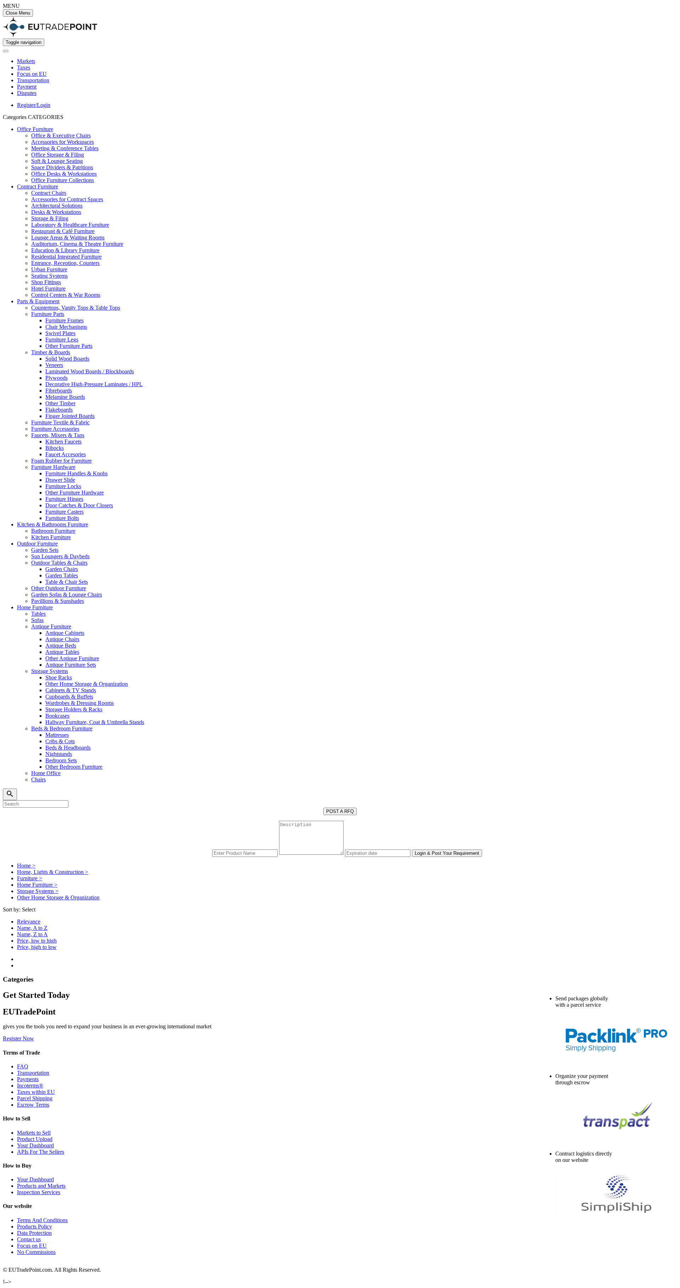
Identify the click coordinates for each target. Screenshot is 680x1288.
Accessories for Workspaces (62, 142)
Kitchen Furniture (51, 537)
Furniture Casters (64, 512)
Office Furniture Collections (62, 180)
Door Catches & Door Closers (79, 505)
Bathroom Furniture (53, 531)
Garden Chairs (61, 569)
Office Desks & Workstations (64, 174)
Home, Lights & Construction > (52, 872)
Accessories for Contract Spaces (67, 199)
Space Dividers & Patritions (62, 167)
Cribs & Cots (60, 741)
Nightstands (58, 754)
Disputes (26, 93)
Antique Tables (62, 652)
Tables (38, 614)
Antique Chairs (62, 639)
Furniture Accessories (55, 429)
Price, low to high (37, 941)
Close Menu (18, 13)
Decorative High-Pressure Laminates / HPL (94, 384)
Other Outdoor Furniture (58, 588)
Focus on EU (32, 74)
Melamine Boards (65, 397)
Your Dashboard (35, 1145)
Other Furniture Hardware (74, 493)
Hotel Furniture (48, 289)
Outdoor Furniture (37, 544)
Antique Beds (60, 646)
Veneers (54, 365)
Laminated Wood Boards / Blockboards (89, 371)
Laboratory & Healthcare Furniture (70, 225)
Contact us (29, 1239)
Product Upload (34, 1139)
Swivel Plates (60, 333)
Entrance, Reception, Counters (65, 263)
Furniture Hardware (53, 467)
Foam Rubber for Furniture (61, 461)
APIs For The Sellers (40, 1152)
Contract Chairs (48, 193)
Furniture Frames (64, 320)
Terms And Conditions (42, 1220)
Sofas (37, 620)
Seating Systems (49, 276)
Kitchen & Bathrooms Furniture (52, 524)
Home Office (46, 773)
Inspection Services (38, 1192)
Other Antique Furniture (72, 658)
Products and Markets (41, 1186)
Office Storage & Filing (57, 155)
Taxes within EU (36, 1092)
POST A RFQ (340, 811)
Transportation (33, 80)
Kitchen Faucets (63, 442)
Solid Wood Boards (67, 359)
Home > (26, 866)
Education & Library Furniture (65, 250)
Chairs (38, 779)
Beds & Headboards (68, 748)
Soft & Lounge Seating (57, 161)
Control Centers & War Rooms (65, 295)
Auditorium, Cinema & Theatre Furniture (77, 244)
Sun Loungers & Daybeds (60, 556)
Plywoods (56, 378)
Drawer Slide (60, 480)
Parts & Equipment (38, 301)
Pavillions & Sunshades (57, 601)
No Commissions (36, 1252)
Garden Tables (61, 575)
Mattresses (57, 735)
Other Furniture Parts (68, 346)
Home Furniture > (37, 885)
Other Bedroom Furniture (73, 767)
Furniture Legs (61, 340)
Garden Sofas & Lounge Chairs (66, 595)
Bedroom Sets (61, 760)
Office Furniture (35, 129)
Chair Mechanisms (66, 327)
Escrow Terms (33, 1105)
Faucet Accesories (65, 454)
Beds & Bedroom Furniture (61, 728)
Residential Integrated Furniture (66, 257)
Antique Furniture (51, 626)
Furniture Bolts (62, 518)
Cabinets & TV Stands (70, 690)
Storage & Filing (49, 218)
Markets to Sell (34, 1133)
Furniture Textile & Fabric (60, 422)
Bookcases (57, 716)
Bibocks (54, 448)
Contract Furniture (37, 186)
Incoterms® (30, 1086)
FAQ (22, 1066)
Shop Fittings (46, 282)
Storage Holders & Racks (73, 709)
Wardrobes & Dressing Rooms (79, 703)
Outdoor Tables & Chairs (59, 563)
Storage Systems (49, 671)
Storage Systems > (37, 891)
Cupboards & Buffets (69, 697)
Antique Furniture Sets (70, 665)
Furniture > (29, 878)
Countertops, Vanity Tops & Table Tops (75, 308)
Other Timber (60, 403)
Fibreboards (58, 391)
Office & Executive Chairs (61, 135)
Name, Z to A (32, 934)
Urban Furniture (49, 269)
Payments (28, 1079)
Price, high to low (37, 947)
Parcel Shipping (34, 1098)
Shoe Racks (58, 677)
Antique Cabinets (64, 633)
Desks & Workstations (56, 212)
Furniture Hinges (64, 499)
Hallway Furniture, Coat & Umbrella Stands (94, 722)
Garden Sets (44, 550)
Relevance (28, 922)
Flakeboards (59, 410)
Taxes (23, 67)
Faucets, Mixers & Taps (57, 435)
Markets (26, 61)
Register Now (18, 1038)
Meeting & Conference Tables (64, 148)
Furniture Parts (47, 314)
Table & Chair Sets (66, 582)
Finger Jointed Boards (70, 416)
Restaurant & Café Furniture (63, 231)
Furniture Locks (63, 486)
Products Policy (34, 1227)
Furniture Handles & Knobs (76, 473)
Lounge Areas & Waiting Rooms (67, 238)
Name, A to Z (32, 928)
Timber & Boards (50, 352)
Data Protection (34, 1233)
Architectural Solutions (57, 206)
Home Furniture (35, 607)
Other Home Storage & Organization (86, 684)
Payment (26, 87)
